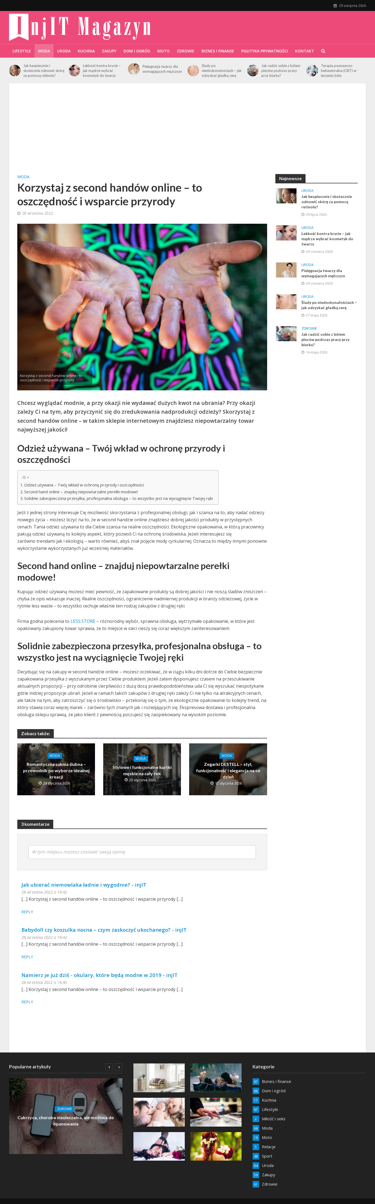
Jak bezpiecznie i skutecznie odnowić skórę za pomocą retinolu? (44, 70)
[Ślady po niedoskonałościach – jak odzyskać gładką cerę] (193, 70)
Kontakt (304, 51)
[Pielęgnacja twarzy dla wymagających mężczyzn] (133, 69)
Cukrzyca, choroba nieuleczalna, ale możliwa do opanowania (66, 1121)
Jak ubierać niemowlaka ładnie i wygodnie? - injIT (83, 884)
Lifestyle (22, 51)
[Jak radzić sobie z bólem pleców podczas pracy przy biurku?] (253, 70)
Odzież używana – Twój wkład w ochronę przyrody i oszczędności (84, 485)
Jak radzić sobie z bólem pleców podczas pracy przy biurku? (280, 70)
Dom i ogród (137, 51)
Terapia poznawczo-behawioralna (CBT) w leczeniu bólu (338, 70)
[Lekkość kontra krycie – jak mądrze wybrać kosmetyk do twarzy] (74, 70)
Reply (27, 911)
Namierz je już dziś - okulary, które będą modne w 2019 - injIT (99, 974)
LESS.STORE (83, 621)
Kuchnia (86, 51)
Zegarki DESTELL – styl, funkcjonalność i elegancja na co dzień (228, 770)
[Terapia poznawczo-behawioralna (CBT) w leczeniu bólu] (312, 70)
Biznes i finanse (218, 51)
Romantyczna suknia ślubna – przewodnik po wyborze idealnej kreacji (56, 770)
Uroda (64, 51)
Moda (44, 51)
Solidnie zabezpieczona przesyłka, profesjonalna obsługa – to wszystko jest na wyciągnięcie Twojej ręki (118, 498)
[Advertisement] (187, 132)
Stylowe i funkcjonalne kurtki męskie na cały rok (142, 770)
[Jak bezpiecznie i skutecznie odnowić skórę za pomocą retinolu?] (15, 70)
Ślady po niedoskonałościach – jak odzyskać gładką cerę (222, 70)
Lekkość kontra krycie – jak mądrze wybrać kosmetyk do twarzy (102, 70)
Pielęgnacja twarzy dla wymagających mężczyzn (162, 69)
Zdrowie (185, 51)
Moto (163, 51)
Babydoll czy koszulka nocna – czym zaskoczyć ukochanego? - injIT (104, 929)
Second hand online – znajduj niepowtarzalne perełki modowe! (81, 491)
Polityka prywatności (264, 51)
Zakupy (109, 51)
